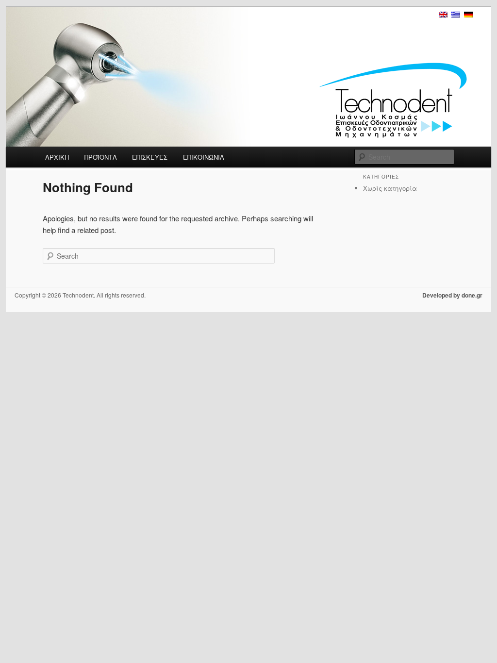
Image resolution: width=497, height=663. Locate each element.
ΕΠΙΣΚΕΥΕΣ (149, 157)
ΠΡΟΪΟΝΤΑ (100, 157)
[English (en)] (443, 14)
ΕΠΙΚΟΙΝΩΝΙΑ (203, 157)
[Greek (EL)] (455, 14)
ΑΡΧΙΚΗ (57, 157)
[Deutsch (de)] (468, 14)
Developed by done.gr (452, 295)
